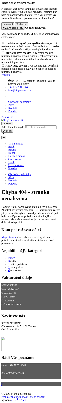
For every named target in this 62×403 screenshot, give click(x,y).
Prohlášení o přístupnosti (14, 396)
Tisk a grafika (15, 143)
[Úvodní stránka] (12, 120)
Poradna (12, 111)
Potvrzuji (6, 74)
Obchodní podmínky (19, 101)
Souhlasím (21, 24)
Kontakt (12, 108)
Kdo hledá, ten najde (12, 127)
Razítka (12, 149)
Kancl (11, 152)
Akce (11, 104)
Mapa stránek (8, 237)
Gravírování (14, 159)
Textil (11, 162)
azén (12, 257)
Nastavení (8, 24)
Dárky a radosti (16, 156)
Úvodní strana (16, 165)
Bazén (11, 146)
